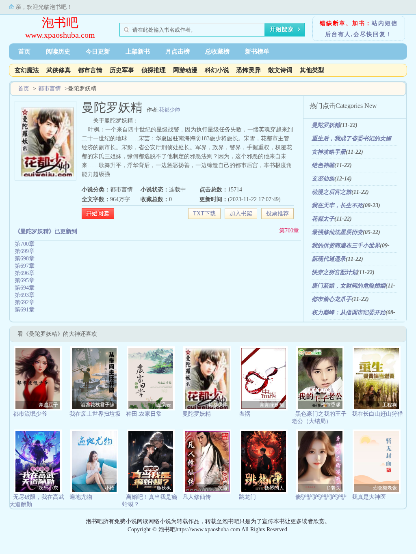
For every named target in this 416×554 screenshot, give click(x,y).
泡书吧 (60, 22)
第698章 (25, 259)
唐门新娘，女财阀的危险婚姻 (349, 286)
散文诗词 (280, 70)
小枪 (110, 488)
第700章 (289, 231)
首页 (24, 51)
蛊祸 (244, 414)
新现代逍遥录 (329, 259)
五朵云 (163, 405)
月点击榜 (177, 51)
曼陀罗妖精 (326, 125)
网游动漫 (185, 70)
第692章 (25, 302)
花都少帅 (169, 110)
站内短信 (385, 23)
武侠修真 (58, 70)
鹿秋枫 (163, 488)
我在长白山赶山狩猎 (377, 414)
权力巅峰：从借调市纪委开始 (349, 312)
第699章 (25, 251)
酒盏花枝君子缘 (97, 405)
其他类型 (312, 70)
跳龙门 (247, 497)
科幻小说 (217, 70)
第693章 (25, 295)
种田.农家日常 (144, 414)
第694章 (25, 288)
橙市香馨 (330, 405)
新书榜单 (257, 51)
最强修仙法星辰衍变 (337, 232)
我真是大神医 (369, 497)
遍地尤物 (80, 497)
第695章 (25, 280)
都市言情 (90, 70)
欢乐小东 (48, 488)
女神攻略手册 (329, 152)
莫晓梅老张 (385, 488)
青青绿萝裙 (272, 405)
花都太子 (323, 219)
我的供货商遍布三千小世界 (346, 246)
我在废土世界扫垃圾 (95, 414)
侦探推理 (153, 70)
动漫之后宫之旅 (331, 192)
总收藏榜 (217, 51)
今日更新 (98, 51)
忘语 (223, 488)
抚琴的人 (274, 488)
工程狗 (389, 405)
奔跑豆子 (48, 405)
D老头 (333, 488)
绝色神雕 (323, 165)
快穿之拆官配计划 (334, 272)
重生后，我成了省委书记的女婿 (351, 138)
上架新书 (138, 51)
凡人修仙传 (196, 497)
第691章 (25, 310)
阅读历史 (58, 51)
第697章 (25, 266)
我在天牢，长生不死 (337, 205)
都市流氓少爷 (30, 414)
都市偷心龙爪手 (331, 299)
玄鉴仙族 (323, 179)
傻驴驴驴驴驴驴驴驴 (321, 497)
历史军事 (122, 70)
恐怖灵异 (248, 70)
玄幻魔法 (27, 70)
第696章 (25, 273)
